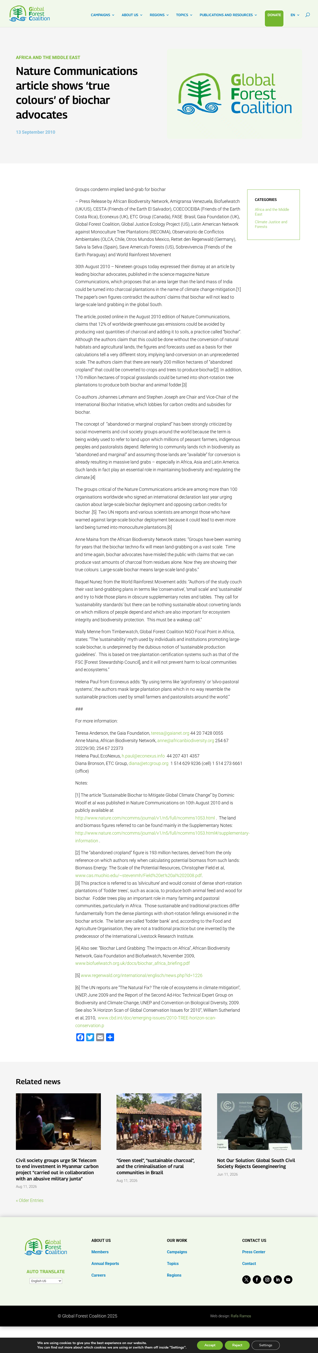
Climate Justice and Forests (271, 224)
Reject (237, 1345)
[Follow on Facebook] (257, 1279)
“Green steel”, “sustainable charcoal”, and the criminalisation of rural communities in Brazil (155, 1166)
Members (100, 1252)
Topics (173, 1263)
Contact (249, 1263)
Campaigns (177, 1252)
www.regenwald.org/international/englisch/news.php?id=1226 (141, 975)
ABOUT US (130, 15)
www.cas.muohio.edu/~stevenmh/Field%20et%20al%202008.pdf (138, 875)
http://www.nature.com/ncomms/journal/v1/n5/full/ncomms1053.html (145, 817)
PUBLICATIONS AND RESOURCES (226, 15)
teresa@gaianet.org (170, 733)
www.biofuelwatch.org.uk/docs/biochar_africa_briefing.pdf (132, 963)
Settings (265, 1345)
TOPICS (182, 15)
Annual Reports (105, 1263)
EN (293, 15)
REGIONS (157, 15)
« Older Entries (29, 1200)
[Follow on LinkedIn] (278, 1279)
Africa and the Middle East (48, 57)
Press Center (253, 1252)
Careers (98, 1275)
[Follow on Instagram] (267, 1279)
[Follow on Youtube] (288, 1279)
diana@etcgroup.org (148, 763)
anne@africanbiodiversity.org (185, 740)
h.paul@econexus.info (143, 755)
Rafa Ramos (241, 1316)
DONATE (274, 15)
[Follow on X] (246, 1279)
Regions (174, 1275)
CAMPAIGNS (100, 15)
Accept (209, 1345)
